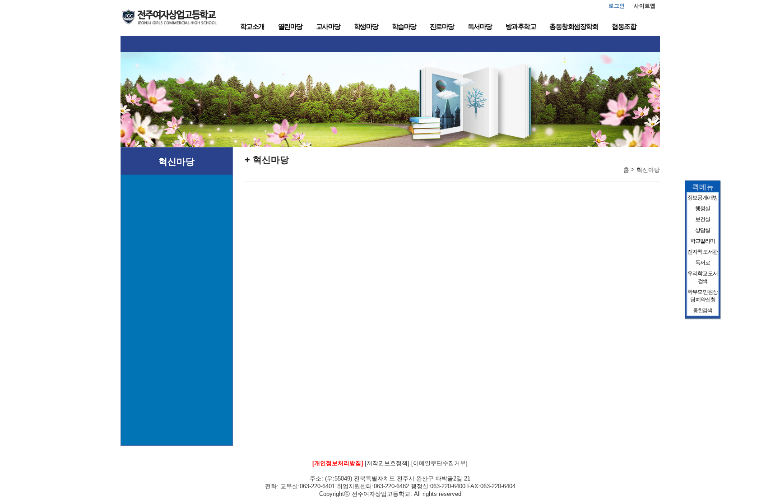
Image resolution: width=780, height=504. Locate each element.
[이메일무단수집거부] (439, 463)
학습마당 (404, 26)
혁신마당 (176, 161)
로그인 (616, 6)
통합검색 (702, 310)
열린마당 (290, 26)
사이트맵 (644, 6)
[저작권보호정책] (387, 463)
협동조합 (624, 26)
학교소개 (252, 26)
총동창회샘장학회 (573, 26)
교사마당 (328, 26)
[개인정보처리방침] (337, 463)
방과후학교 (521, 26)
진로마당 (442, 26)
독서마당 (480, 26)
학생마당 (366, 26)
